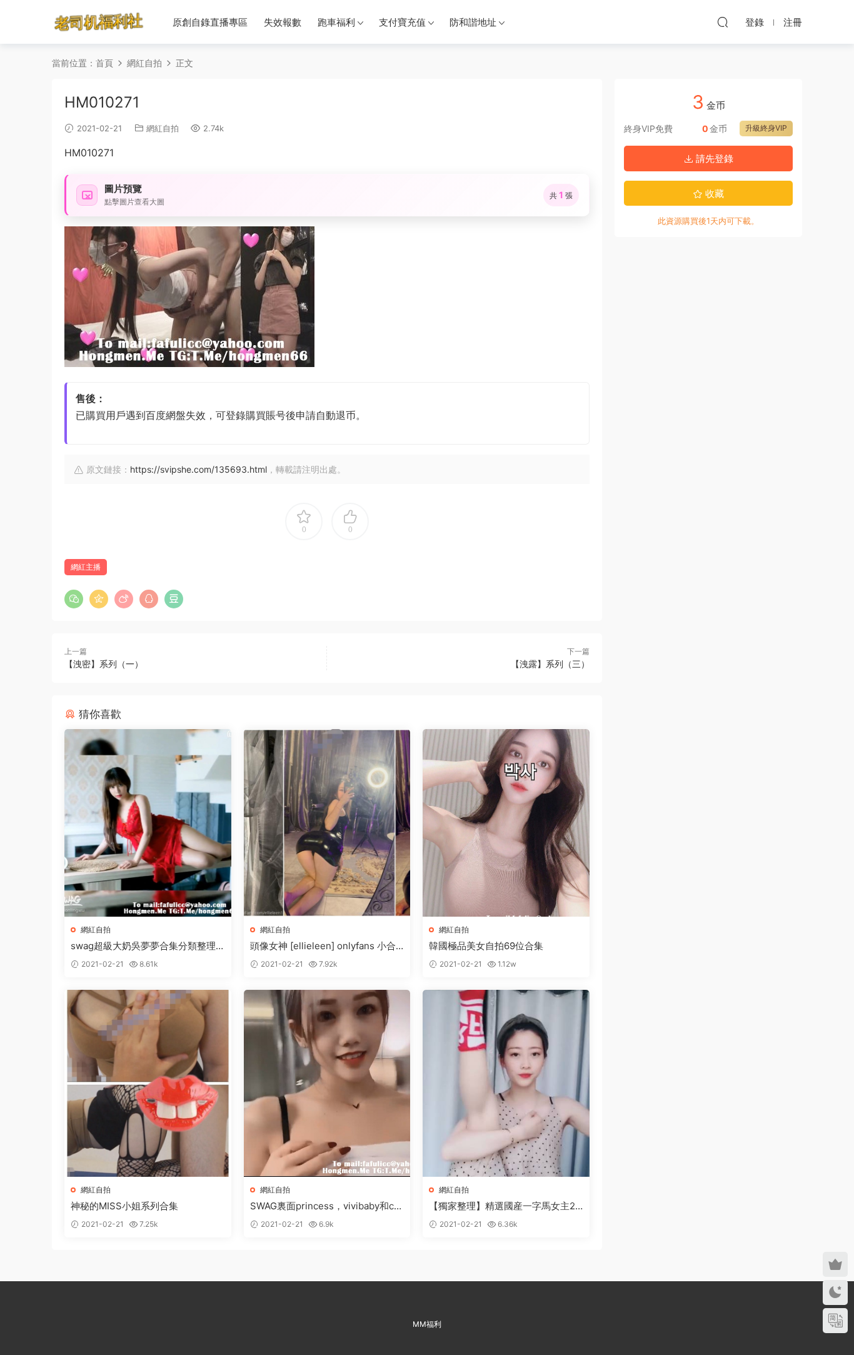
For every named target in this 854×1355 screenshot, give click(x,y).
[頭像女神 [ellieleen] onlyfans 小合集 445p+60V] (327, 822)
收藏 (713, 193)
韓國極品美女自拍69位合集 (486, 946)
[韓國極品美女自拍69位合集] (506, 822)
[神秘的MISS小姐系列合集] (147, 1083)
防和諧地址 (473, 22)
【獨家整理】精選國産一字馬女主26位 (505, 1206)
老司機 (99, 22)
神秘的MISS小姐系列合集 (124, 1206)
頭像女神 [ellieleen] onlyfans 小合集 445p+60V (323, 946)
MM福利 (427, 1324)
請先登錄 (713, 158)
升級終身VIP (766, 128)
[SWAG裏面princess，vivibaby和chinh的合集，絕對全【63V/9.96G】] (327, 1083)
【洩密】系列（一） (103, 663)
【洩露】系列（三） (550, 663)
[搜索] (722, 22)
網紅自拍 (162, 128)
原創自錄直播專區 (210, 22)
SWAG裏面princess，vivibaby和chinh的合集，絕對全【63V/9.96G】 (326, 1206)
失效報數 (282, 22)
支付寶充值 (402, 22)
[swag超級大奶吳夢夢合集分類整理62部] (147, 822)
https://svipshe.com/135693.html (198, 469)
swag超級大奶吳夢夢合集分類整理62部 (146, 946)
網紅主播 (86, 567)
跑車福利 (336, 22)
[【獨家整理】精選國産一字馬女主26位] (506, 1083)
